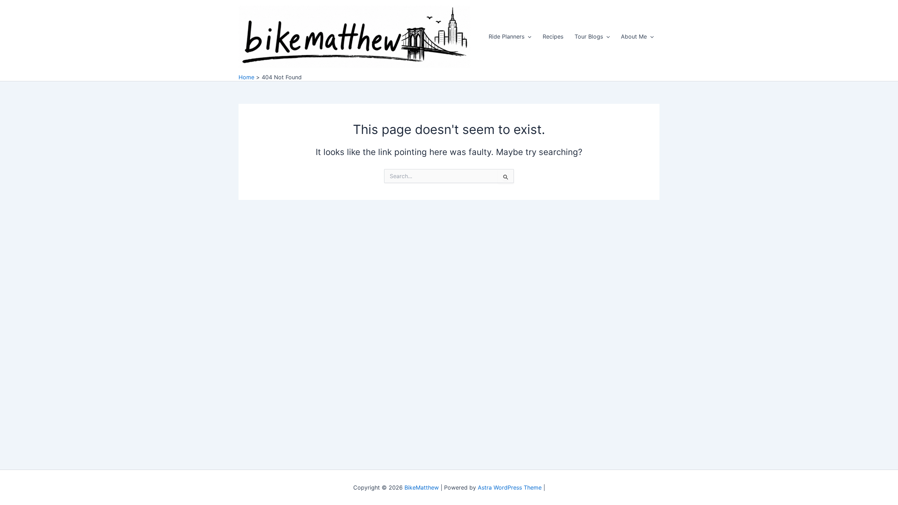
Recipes (553, 36)
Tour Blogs (589, 36)
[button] (527, 36)
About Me (634, 36)
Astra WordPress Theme (510, 487)
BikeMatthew (421, 487)
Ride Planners (506, 36)
